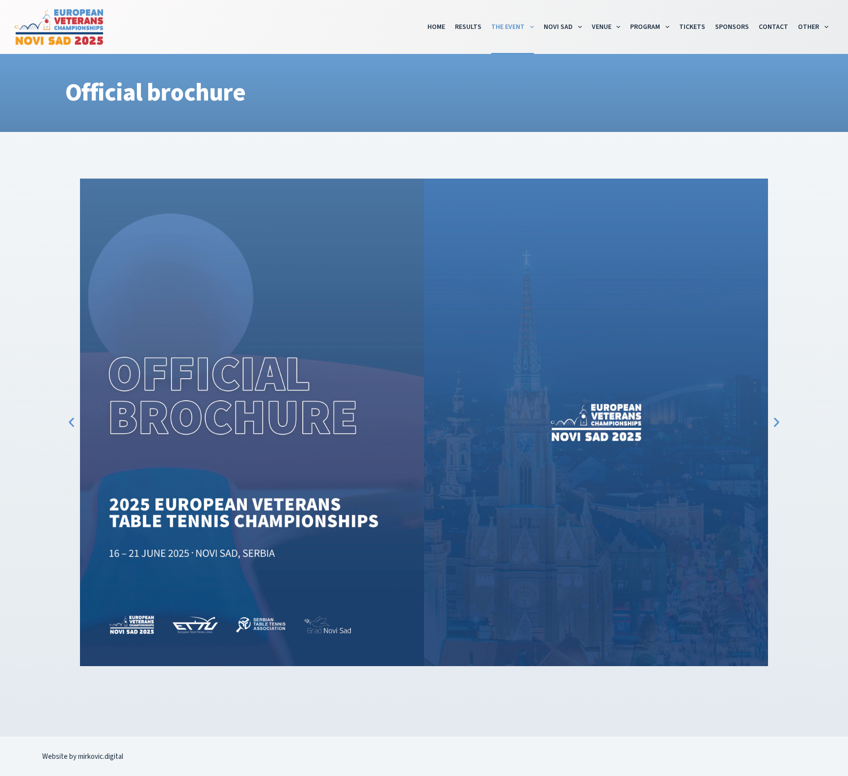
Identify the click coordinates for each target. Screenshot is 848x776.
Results (468, 27)
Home (436, 27)
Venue (601, 27)
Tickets (692, 27)
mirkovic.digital (100, 756)
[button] (71, 422)
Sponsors (732, 27)
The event (508, 27)
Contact (773, 27)
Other (808, 27)
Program (645, 27)
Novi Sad (558, 27)
